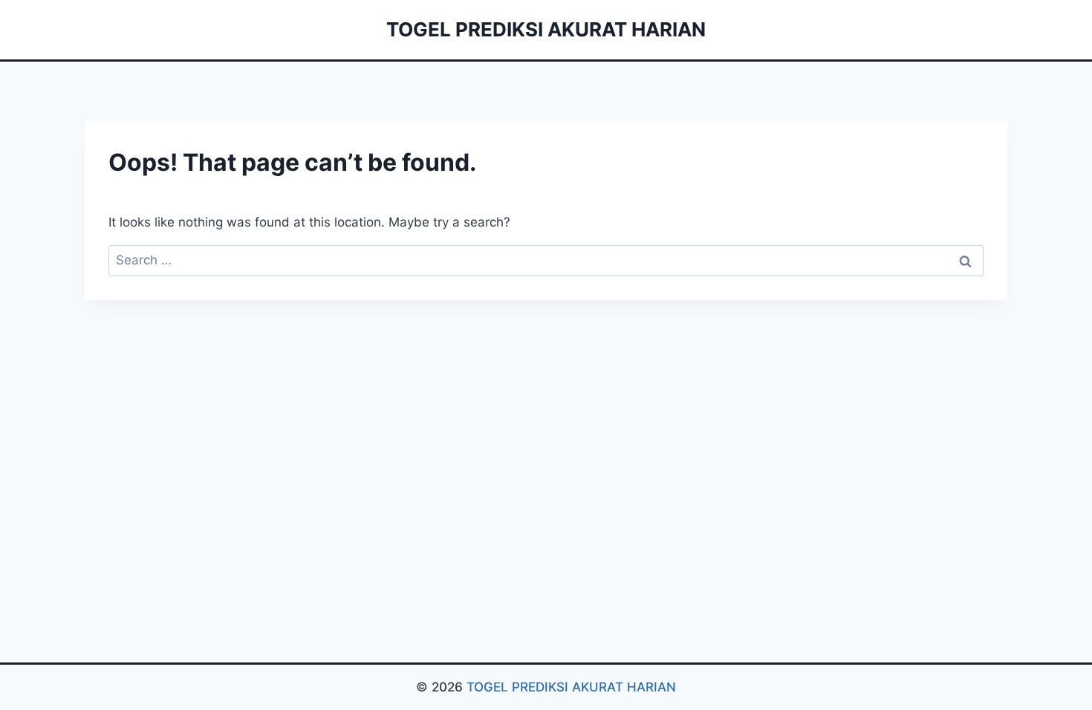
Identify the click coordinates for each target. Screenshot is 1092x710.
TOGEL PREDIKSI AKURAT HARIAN (571, 687)
